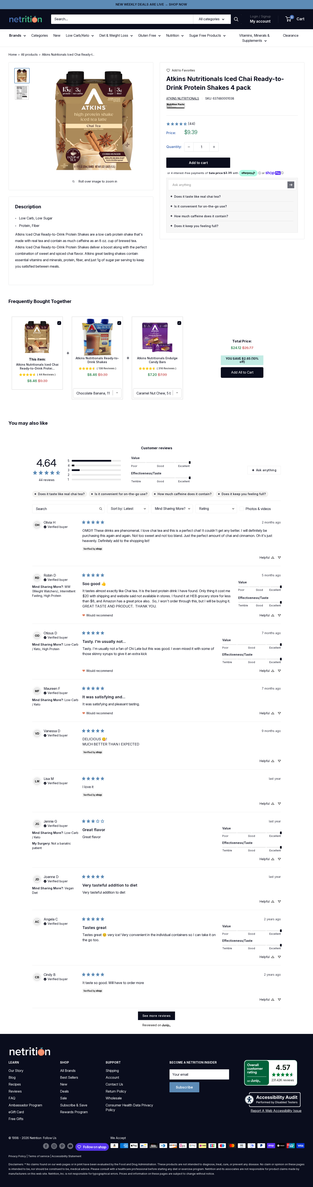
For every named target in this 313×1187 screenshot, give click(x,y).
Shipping (112, 1070)
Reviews (15, 1091)
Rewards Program (74, 1112)
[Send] (290, 184)
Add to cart (198, 163)
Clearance (291, 35)
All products (29, 54)
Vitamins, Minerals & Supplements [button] (254, 38)
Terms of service (39, 1156)
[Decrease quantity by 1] (188, 146)
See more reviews (156, 1015)
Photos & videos (258, 509)
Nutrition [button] (172, 35)
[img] (22, 75)
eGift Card (16, 1112)
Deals (64, 1091)
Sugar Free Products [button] (205, 35)
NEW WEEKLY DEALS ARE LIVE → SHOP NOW (151, 4)
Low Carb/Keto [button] (77, 35)
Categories (39, 35)
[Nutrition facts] (175, 105)
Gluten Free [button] (147, 35)
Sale (63, 1098)
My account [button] (260, 21)
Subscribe (184, 1087)
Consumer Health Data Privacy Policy (129, 1107)
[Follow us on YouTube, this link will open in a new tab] (70, 1146)
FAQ (12, 1098)
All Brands (68, 1070)
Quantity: (174, 147)
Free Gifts (16, 1119)
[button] (295, 19)
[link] (180, 124)
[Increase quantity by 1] (214, 146)
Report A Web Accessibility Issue (276, 1111)
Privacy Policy (17, 1156)
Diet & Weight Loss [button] (113, 35)
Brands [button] (15, 35)
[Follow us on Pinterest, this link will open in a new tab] (62, 1146)
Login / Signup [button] (260, 16)
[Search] (236, 19)
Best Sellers (69, 1077)
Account (112, 1077)
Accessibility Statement (66, 1156)
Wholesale (114, 1098)
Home (13, 54)
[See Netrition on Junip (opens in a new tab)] (166, 1025)
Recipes (15, 1084)
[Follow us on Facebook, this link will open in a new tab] (46, 1146)
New (56, 35)
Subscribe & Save (73, 1105)
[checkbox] (260, 508)
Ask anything (266, 470)
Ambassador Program (25, 1105)
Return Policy (116, 1091)
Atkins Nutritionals (182, 98)
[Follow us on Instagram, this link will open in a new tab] (54, 1146)
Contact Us (114, 1084)
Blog (12, 1077)
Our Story (16, 1070)
